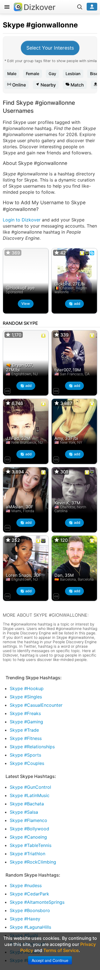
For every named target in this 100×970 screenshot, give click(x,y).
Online (18, 85)
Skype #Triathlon (27, 853)
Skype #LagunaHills (30, 927)
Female (32, 73)
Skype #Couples (27, 763)
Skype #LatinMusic (29, 795)
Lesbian (73, 73)
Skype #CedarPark (29, 894)
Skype (13, 25)
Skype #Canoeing (28, 837)
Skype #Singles (26, 697)
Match (76, 85)
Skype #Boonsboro (30, 910)
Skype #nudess (26, 885)
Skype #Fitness (26, 738)
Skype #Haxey (25, 919)
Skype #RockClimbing (33, 862)
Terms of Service (61, 950)
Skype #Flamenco (28, 820)
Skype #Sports (25, 755)
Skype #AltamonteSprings (37, 902)
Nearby (47, 85)
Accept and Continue (50, 960)
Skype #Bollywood (29, 828)
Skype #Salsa (24, 812)
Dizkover (40, 7)
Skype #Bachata (27, 803)
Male (11, 73)
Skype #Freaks (25, 713)
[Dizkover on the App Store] (7, 390)
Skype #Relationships (32, 746)
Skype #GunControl (30, 787)
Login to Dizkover (22, 220)
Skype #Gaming (26, 721)
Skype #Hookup (27, 688)
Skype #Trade (24, 730)
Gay (52, 73)
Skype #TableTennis (30, 845)
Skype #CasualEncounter (36, 705)
